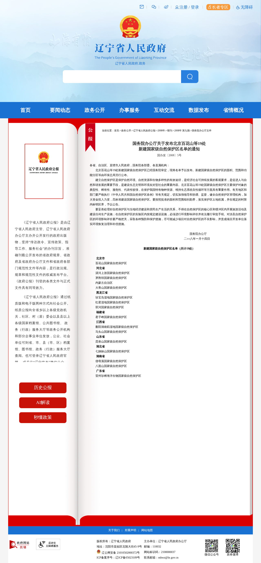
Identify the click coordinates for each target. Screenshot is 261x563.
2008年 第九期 (182, 130)
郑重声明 (130, 530)
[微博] (166, 6)
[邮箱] (142, 6)
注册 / (185, 7)
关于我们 (114, 530)
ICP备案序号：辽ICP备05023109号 (118, 557)
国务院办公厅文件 (201, 130)
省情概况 (233, 110)
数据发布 (199, 110)
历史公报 (43, 387)
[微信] (154, 6)
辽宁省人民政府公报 (144, 130)
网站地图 (147, 530)
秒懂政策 (43, 417)
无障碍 (247, 7)
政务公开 (95, 110)
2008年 (161, 130)
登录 (195, 7)
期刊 (169, 130)
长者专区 (220, 7)
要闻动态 (60, 110)
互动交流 (164, 110)
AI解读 (43, 402)
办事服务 (129, 110)
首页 (25, 110)
